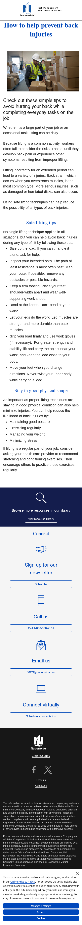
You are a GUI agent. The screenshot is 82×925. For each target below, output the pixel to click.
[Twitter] (48, 770)
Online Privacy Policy (22, 881)
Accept (41, 912)
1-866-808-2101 (41, 755)
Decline (41, 918)
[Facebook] (34, 770)
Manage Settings (41, 906)
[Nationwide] (41, 742)
